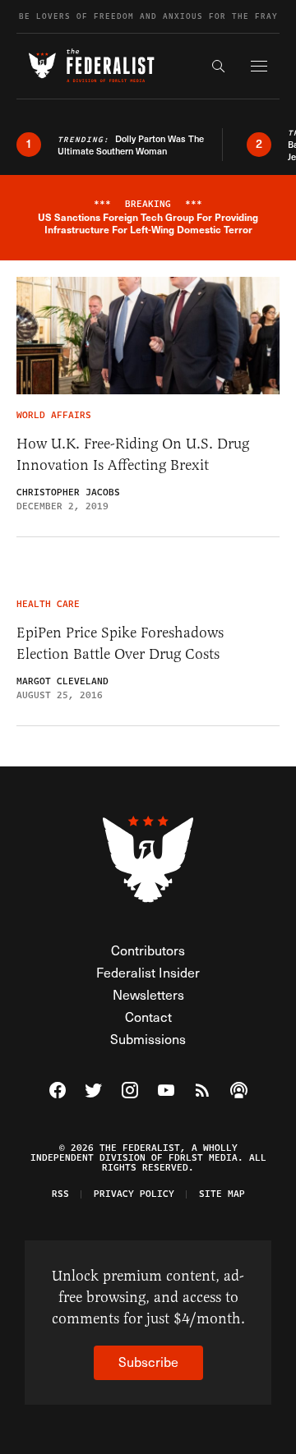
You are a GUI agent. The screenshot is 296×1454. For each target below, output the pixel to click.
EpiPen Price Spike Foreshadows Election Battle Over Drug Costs (120, 643)
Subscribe (148, 1361)
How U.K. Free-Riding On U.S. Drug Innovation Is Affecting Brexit (132, 454)
